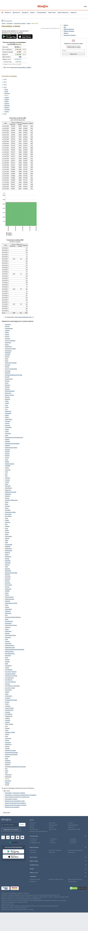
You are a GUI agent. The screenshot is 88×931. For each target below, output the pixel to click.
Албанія (7, 330)
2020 (5, 79)
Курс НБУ (32, 825)
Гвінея (7, 417)
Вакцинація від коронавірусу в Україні (15, 805)
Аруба (7, 344)
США (6, 663)
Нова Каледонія (9, 599)
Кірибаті (7, 526)
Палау (7, 629)
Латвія (7, 530)
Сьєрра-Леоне (9, 710)
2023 (5, 87)
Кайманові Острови (10, 492)
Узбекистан (8, 744)
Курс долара (52, 823)
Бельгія (7, 356)
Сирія (6, 694)
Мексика (7, 574)
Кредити (25, 12)
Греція (7, 429)
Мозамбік (7, 576)
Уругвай (7, 748)
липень (6, 101)
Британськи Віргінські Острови (13, 375)
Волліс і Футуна (9, 395)
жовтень (6, 107)
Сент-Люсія (8, 690)
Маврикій (7, 546)
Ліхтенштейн (8, 544)
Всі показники (8, 21)
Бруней (7, 377)
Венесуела (8, 393)
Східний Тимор (9, 708)
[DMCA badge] (78, 888)
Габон (7, 401)
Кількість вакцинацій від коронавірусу (15, 803)
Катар (6, 502)
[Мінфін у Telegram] (8, 837)
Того (6, 726)
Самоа (7, 667)
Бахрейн (7, 354)
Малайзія (7, 560)
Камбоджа (8, 494)
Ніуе (6, 615)
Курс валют (32, 823)
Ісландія (7, 480)
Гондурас (7, 421)
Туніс (6, 736)
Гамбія (7, 403)
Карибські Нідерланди (11, 500)
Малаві (7, 558)
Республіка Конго (10, 653)
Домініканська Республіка (12, 443)
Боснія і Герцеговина (11, 368)
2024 (5, 114)
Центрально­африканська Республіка (15, 766)
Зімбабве (7, 465)
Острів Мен (8, 623)
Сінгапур (7, 712)
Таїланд (7, 722)
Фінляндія (8, 762)
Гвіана (7, 415)
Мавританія (8, 548)
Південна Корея (9, 645)
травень (6, 97)
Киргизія (7, 506)
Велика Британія (10, 391)
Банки (32, 12)
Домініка (7, 441)
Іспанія (7, 482)
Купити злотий (71, 852)
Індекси (73, 12)
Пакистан (7, 627)
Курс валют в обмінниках (55, 850)
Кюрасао (7, 522)
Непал (7, 595)
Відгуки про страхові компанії (56, 879)
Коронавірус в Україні (11, 799)
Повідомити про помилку (10, 829)
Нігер (6, 605)
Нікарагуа (8, 611)
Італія (6, 484)
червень (6, 99)
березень (7, 93)
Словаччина (8, 696)
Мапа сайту (6, 812)
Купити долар (33, 852)
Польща (7, 641)
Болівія (7, 366)
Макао (7, 554)
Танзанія (7, 720)
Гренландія (8, 427)
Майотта (7, 552)
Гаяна (7, 407)
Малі (6, 566)
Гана (6, 405)
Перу (6, 639)
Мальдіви (7, 562)
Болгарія (7, 364)
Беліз (6, 358)
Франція (7, 756)
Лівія (6, 542)
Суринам (7, 706)
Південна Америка (69, 31)
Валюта (8, 12)
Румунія (7, 661)
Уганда (7, 740)
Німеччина (8, 613)
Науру (7, 593)
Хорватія (7, 764)
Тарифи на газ (71, 827)
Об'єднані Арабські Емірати (13, 617)
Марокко (7, 568)
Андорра (7, 338)
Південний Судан (10, 647)
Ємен (6, 459)
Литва (6, 534)
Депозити (16, 12)
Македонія (8, 556)
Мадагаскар (8, 550)
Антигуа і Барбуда (10, 340)
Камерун (7, 496)
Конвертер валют (34, 829)
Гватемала (8, 413)
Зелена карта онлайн (35, 879)
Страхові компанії (72, 881)
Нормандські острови (11, 603)
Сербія (7, 692)
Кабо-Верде (8, 488)
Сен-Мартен (8, 679)
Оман (6, 619)
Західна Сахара (9, 463)
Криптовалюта (63, 12)
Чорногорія (8, 774)
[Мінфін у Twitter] (12, 837)
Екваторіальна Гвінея (11, 447)
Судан (7, 704)
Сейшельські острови (11, 675)
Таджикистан (8, 716)
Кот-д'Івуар (8, 516)
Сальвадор (8, 665)
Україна (7, 746)
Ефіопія (7, 455)
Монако (7, 580)
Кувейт (7, 520)
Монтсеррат (8, 584)
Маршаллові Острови (11, 572)
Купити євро (52, 852)
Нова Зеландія (9, 597)
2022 (5, 85)
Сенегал (7, 684)
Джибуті (7, 439)
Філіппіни (7, 760)
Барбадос (8, 352)
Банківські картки (53, 825)
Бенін (6, 360)
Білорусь (7, 385)
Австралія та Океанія (70, 35)
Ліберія (7, 538)
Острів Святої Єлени (11, 625)
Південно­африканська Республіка (14, 649)
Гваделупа (8, 411)
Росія (6, 657)
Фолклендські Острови (11, 752)
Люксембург (8, 536)
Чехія (6, 770)
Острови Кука (9, 621)
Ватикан (7, 389)
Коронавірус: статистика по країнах (15, 793)
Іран (6, 475)
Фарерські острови (10, 750)
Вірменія (7, 399)
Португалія (8, 643)
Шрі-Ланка (8, 780)
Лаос (6, 528)
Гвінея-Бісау (8, 419)
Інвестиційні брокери (73, 825)
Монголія (7, 583)
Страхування (41, 12)
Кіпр (6, 524)
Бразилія (7, 372)
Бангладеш (8, 350)
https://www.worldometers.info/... (24, 317)
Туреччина (8, 738)
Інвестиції (52, 12)
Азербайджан (9, 328)
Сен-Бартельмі (9, 677)
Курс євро (70, 823)
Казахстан (8, 490)
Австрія (7, 326)
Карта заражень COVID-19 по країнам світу (17, 797)
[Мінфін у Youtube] (22, 837)
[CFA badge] (23, 888)
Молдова (7, 579)
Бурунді (7, 381)
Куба (6, 518)
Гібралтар (8, 433)
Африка (66, 33)
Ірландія (7, 478)
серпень (6, 103)
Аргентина (8, 342)
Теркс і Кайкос (9, 724)
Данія (6, 435)
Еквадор (7, 445)
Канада (7, 498)
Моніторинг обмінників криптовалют (38, 831)
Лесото (7, 532)
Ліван (6, 540)
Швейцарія (8, 776)
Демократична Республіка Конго (14, 437)
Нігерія (7, 607)
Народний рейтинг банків (74, 829)
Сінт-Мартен (8, 714)
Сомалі (7, 702)
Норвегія (7, 601)
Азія (65, 27)
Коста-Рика (8, 514)
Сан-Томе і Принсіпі (10, 671)
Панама (7, 633)
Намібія (7, 591)
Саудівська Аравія (10, 673)
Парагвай (7, 637)
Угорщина (8, 742)
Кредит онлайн (52, 829)
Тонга (6, 730)
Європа (66, 25)
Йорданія (7, 486)
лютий (6, 91)
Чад (6, 768)
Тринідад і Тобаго (10, 732)
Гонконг (7, 423)
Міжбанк (32, 827)
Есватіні (7, 451)
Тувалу (7, 734)
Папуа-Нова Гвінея (10, 635)
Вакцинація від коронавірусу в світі (15, 801)
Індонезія (7, 469)
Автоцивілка (33, 881)
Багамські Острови (10, 348)
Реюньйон (8, 655)
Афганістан (8, 346)
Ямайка (7, 782)
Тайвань (7, 718)
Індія (6, 471)
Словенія (7, 698)
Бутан (6, 383)
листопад (7, 109)
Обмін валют (33, 850)
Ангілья (7, 336)
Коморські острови (10, 512)
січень (6, 89)
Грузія (7, 431)
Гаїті (6, 409)
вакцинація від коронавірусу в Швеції (20, 67)
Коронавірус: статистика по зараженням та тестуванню (20, 795)
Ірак (6, 473)
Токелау (7, 728)
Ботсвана (7, 371)
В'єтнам (7, 397)
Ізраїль (7, 467)
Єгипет (7, 457)
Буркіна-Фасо (9, 379)
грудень (6, 111)
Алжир (7, 332)
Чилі (6, 772)
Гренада (7, 425)
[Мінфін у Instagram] (17, 837)
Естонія (7, 453)
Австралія (8, 324)
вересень (7, 105)
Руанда (7, 659)
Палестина (8, 631)
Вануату (7, 387)
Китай (6, 508)
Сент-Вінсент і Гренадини (12, 685)
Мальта (7, 564)
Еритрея (7, 449)
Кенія (6, 504)
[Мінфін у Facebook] (3, 837)
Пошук (22, 824)
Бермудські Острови (10, 362)
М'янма (7, 587)
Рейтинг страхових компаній (75, 879)
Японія (7, 784)
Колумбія (7, 510)
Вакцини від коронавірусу (12, 807)
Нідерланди (8, 609)
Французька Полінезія (11, 754)
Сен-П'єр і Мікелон (10, 681)
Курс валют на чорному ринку (75, 850)
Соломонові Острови (11, 700)
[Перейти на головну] (44, 6)
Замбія (7, 461)
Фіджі (6, 758)
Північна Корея (9, 651)
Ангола (7, 334)
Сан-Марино (8, 669)
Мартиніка (8, 570)
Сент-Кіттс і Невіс (10, 688)
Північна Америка (69, 29)
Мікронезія (8, 589)
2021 (5, 82)
